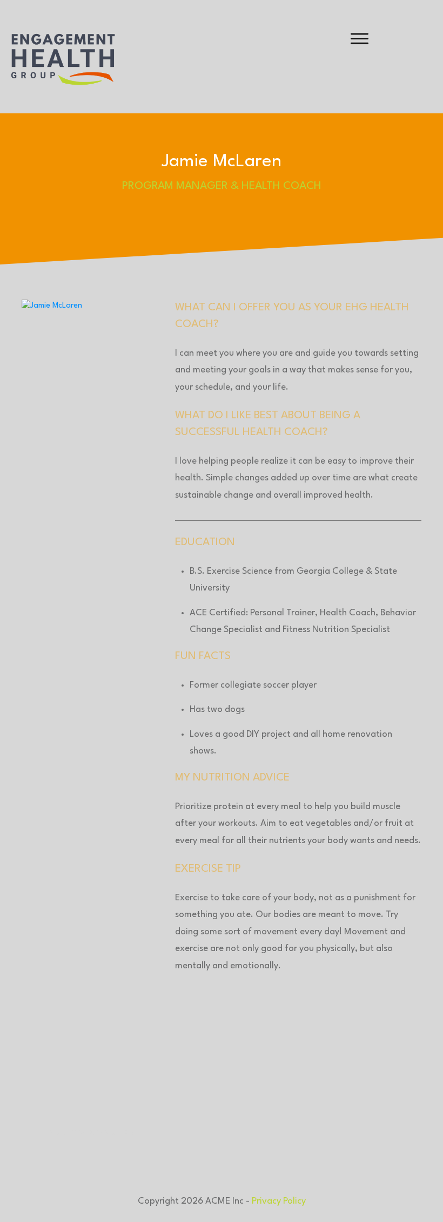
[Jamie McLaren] (89, 704)
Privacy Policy (279, 1201)
